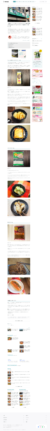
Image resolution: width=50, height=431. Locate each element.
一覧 (41, 38)
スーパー (14, 1)
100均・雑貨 (5, 419)
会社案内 (4, 427)
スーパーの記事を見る (37, 23)
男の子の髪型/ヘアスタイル (35, 81)
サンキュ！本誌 (37, 83)
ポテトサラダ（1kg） (11, 44)
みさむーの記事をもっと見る (19, 320)
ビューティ (27, 417)
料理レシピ (17, 1)
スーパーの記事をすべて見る (19, 386)
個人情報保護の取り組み (8, 427)
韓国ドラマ (34, 82)
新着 (23, 1)
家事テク (31, 1)
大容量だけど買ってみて (11, 47)
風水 (39, 81)
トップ (21, 1)
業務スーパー (37, 82)
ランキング (26, 1)
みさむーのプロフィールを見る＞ (26, 40)
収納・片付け (34, 1)
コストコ (41, 82)
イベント (33, 83)
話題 (19, 1)
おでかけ (41, 83)
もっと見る (13, 407)
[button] (12, 1)
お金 (28, 1)
